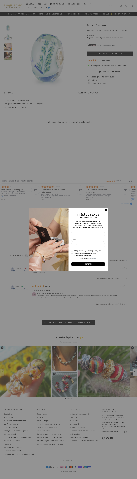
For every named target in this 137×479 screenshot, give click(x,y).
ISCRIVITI (88, 264)
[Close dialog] (106, 210)
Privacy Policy (92, 258)
